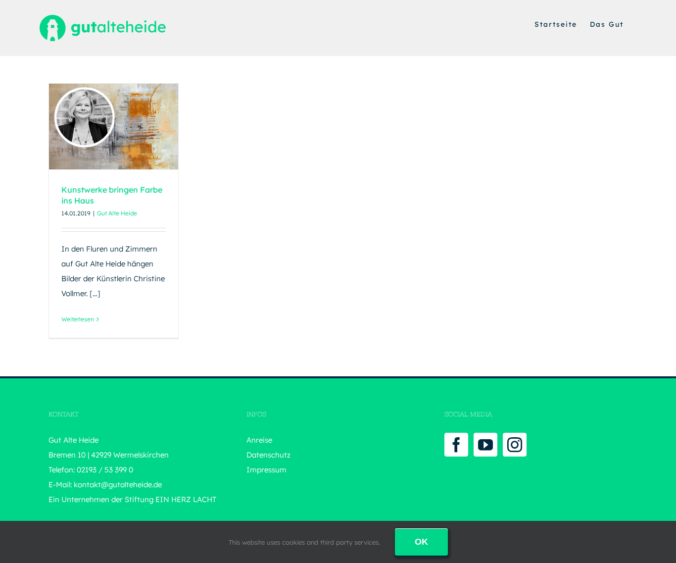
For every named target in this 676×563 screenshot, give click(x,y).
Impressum (266, 469)
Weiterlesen (77, 319)
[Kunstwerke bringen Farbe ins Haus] (113, 127)
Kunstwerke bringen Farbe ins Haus (95, 113)
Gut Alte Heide (117, 213)
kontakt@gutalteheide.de (118, 484)
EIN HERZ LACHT (185, 499)
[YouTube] (485, 445)
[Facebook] (456, 445)
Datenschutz (268, 455)
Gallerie (131, 113)
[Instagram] (515, 445)
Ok (421, 542)
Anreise (259, 440)
